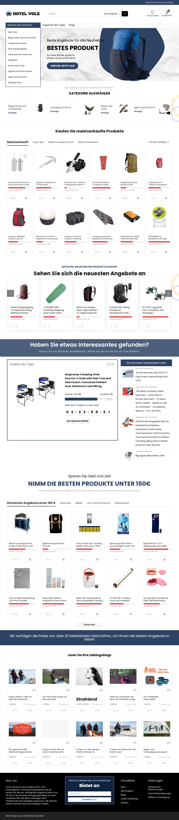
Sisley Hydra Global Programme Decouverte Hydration (54, 600)
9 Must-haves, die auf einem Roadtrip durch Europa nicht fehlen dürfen (56, 752)
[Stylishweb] (34, 690)
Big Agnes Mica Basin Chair (150, 455)
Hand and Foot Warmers (20, 54)
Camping (12, 704)
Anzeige (12, 112)
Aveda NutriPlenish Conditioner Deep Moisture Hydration (100, 184)
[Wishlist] (152, 12)
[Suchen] (125, 13)
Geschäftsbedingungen (159, 793)
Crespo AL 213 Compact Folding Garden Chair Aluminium (153, 311)
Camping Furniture (17, 43)
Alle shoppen (127, 790)
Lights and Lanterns (17, 76)
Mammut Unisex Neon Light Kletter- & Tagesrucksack (54, 310)
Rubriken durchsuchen (19, 25)
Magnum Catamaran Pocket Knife (46, 183)
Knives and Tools (16, 65)
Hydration (12, 60)
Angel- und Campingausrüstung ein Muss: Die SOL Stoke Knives (156, 752)
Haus (123, 787)
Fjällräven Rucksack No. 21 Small (54, 544)
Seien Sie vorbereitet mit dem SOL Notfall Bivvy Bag (122, 698)
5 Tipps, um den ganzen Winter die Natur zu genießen (88, 752)
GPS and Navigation (17, 48)
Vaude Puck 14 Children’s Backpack (158, 183)
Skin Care (12, 32)
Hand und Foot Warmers (146, 387)
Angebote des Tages (53, 25)
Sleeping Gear (15, 82)
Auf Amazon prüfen (78, 429)
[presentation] (10, 293)
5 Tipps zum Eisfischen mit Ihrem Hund (123, 750)
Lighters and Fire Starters (20, 71)
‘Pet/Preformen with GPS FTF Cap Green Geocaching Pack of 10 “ (152, 376)
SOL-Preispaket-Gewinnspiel (151, 698)
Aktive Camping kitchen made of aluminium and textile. (21, 546)
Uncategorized (82, 704)
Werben (125, 802)
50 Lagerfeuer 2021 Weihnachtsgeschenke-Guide (20, 752)
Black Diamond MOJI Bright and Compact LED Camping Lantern (47, 238)
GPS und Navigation (144, 368)
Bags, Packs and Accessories (22, 37)
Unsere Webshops (129, 798)
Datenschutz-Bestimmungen (155, 788)
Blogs (72, 25)
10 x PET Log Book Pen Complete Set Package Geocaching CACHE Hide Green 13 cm (120, 313)
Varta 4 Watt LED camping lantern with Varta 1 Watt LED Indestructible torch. (89, 546)
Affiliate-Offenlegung (158, 797)
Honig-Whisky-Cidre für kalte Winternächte (20, 698)
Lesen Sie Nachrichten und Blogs (159, 2)
